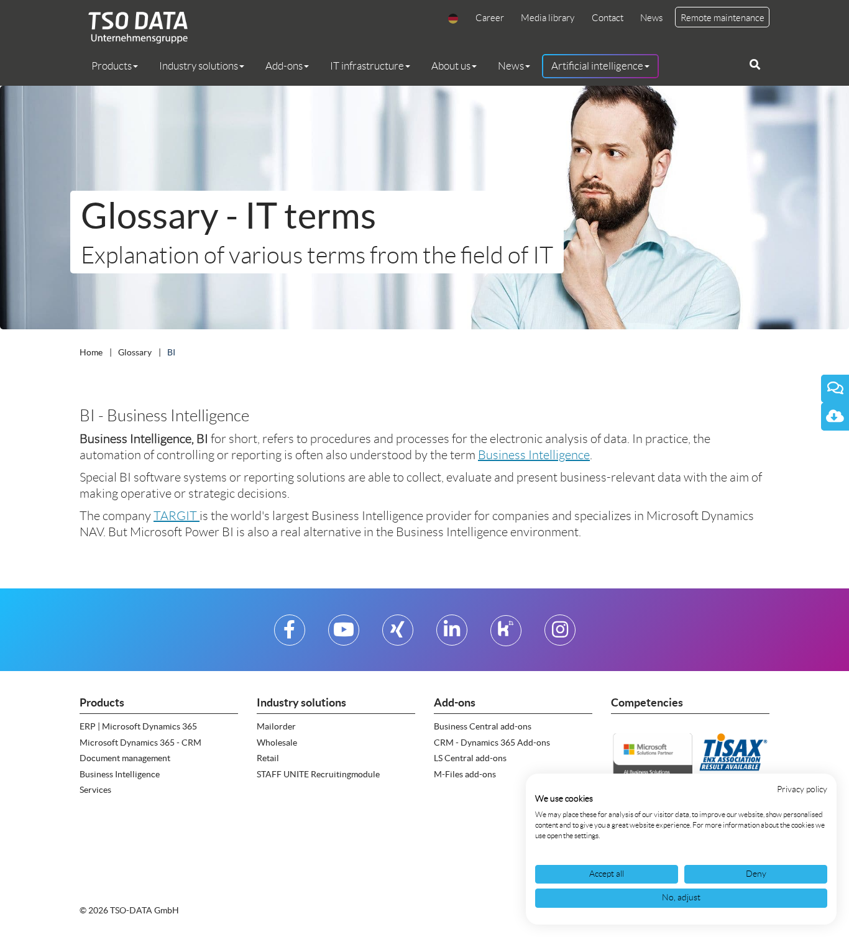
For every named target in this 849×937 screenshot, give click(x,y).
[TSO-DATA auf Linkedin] (452, 635)
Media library (547, 18)
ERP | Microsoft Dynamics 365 (138, 726)
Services (95, 790)
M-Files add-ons (465, 774)
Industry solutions (198, 65)
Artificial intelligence (597, 65)
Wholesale (277, 742)
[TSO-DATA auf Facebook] (289, 635)
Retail (268, 758)
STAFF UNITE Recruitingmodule (318, 774)
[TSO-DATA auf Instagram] (560, 635)
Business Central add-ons (482, 726)
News (651, 18)
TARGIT (177, 516)
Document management (125, 758)
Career (489, 18)
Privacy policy (802, 789)
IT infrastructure (367, 65)
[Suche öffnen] (755, 64)
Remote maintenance (722, 18)
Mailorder (276, 726)
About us (450, 65)
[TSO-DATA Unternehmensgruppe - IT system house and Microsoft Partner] (134, 27)
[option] (424, 207)
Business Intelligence (534, 455)
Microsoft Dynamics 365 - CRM (140, 742)
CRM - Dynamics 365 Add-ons (492, 742)
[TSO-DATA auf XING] (397, 635)
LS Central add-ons (470, 758)
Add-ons (284, 65)
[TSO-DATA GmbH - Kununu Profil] (505, 635)
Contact (607, 18)
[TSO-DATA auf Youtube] (343, 635)
